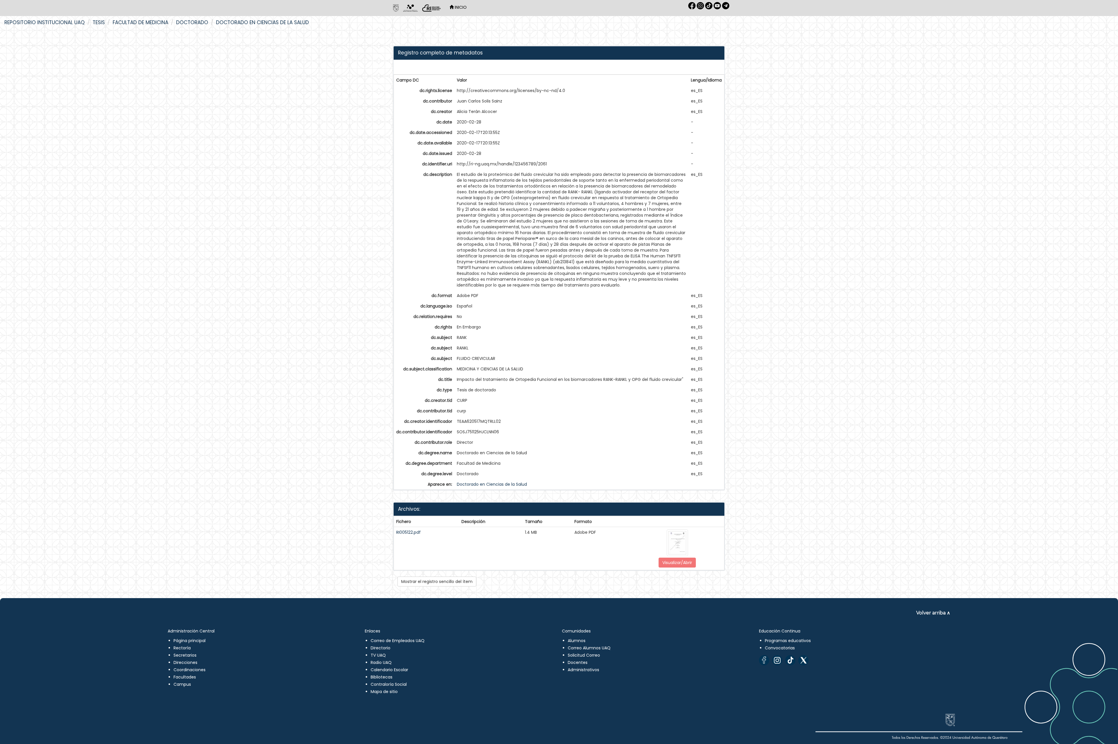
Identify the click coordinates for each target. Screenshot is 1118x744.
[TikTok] (790, 660)
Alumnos (576, 641)
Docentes (578, 662)
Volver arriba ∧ (933, 613)
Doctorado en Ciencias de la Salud (262, 22)
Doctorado (192, 22)
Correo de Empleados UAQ (397, 641)
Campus (182, 684)
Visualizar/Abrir (677, 562)
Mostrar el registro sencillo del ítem (437, 581)
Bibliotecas (381, 677)
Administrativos (583, 670)
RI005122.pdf (408, 532)
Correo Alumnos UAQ (589, 648)
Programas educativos (788, 641)
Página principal (190, 641)
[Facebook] (764, 660)
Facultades (185, 677)
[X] (803, 660)
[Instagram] (777, 660)
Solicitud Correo (584, 655)
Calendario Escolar (389, 670)
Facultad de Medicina (140, 22)
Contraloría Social (389, 684)
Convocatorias (780, 648)
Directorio (380, 648)
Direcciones (185, 662)
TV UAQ (378, 655)
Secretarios (185, 655)
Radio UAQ (381, 662)
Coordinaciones (190, 670)
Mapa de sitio (384, 691)
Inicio (460, 7)
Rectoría (182, 648)
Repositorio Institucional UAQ (44, 22)
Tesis (99, 22)
